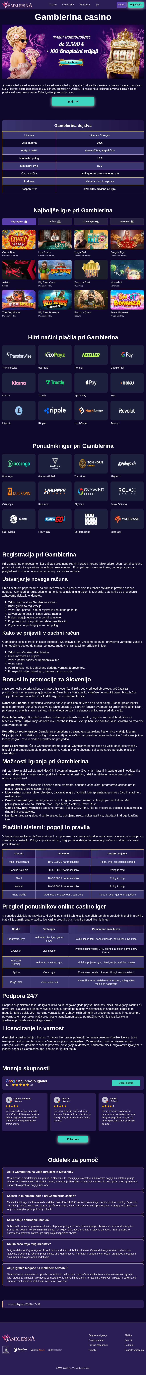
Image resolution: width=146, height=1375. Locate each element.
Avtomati (124, 221)
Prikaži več (73, 1139)
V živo (52, 221)
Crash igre (88, 221)
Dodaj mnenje (126, 1083)
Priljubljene (17, 221)
